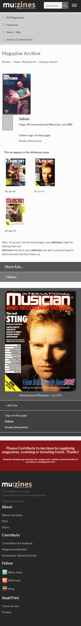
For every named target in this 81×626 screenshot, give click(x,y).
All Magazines (15, 17)
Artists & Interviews (19, 39)
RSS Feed (14, 580)
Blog (11, 588)
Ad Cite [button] (12, 405)
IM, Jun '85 (10, 191)
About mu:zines (12, 515)
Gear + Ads (13, 32)
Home (6, 61)
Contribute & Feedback (17, 543)
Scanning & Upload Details (19, 555)
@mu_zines (15, 572)
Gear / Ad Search (25, 61)
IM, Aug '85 (10, 230)
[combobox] (56, 5)
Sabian (9, 421)
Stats (5, 527)
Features (12, 24)
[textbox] (53, 5)
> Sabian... (11, 277)
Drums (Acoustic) (30, 140)
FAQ (5, 521)
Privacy (6, 612)
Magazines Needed (14, 549)
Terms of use (10, 606)
